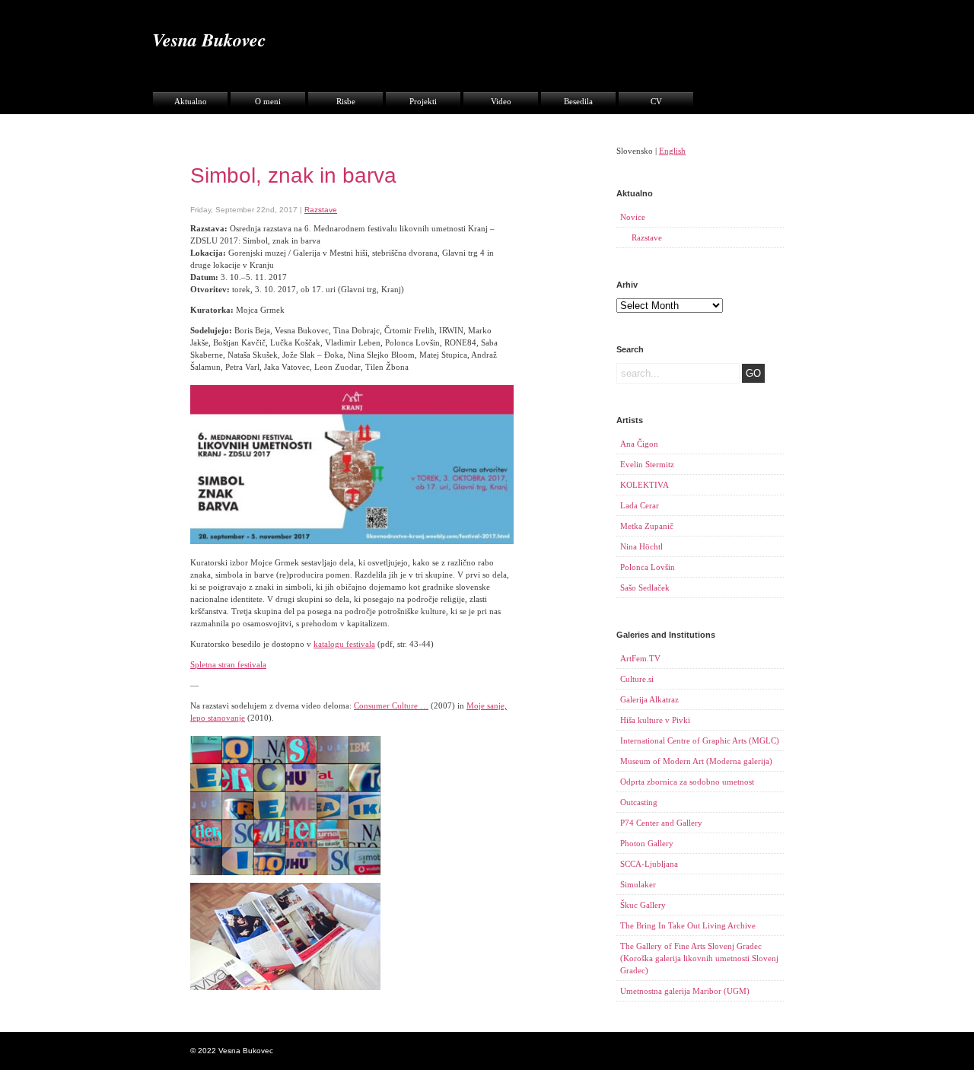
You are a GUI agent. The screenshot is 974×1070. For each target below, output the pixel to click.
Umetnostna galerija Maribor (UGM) (685, 990)
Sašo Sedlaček (645, 587)
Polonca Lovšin (647, 567)
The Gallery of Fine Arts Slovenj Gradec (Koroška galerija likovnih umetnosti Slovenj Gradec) (699, 958)
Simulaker (638, 884)
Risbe (345, 101)
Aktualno (190, 101)
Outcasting (638, 802)
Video (501, 101)
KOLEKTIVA (644, 484)
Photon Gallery (646, 843)
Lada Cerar (639, 505)
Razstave (320, 209)
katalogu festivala (344, 643)
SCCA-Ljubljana (649, 863)
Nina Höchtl (641, 546)
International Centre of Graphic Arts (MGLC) (699, 740)
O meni (268, 101)
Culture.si (637, 678)
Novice (632, 216)
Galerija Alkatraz (649, 699)
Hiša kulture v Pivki (655, 719)
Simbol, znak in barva (293, 175)
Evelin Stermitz (647, 464)
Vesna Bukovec (209, 40)
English (672, 150)
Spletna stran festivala (228, 664)
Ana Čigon (639, 443)
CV (656, 101)
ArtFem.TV (640, 658)
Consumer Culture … (391, 705)
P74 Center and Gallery (661, 822)
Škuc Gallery (643, 904)
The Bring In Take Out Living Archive (688, 925)
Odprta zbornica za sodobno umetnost (687, 781)
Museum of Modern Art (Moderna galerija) (696, 761)
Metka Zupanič (646, 525)
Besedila (578, 101)
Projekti (423, 101)
